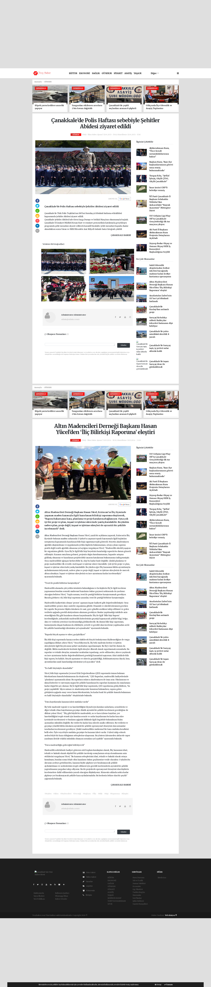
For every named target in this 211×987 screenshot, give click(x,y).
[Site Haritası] (60, 884)
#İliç (94, 794)
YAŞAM (137, 73)
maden (64, 538)
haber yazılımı (94, 915)
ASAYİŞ (128, 73)
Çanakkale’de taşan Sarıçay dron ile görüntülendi (159, 364)
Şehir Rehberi (138, 901)
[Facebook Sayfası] (34, 884)
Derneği (66, 535)
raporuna (90, 542)
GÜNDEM (107, 73)
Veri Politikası (39, 899)
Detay (158, 985)
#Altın (55, 794)
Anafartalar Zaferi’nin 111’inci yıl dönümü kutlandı (160, 298)
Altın (47, 535)
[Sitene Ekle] (64, 884)
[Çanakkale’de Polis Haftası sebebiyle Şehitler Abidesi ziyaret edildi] (83, 167)
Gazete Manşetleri (140, 904)
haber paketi (105, 915)
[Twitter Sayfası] (39, 884)
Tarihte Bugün (139, 892)
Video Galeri (91, 877)
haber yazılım (127, 915)
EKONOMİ (84, 73)
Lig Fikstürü (138, 889)
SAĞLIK (96, 73)
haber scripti (116, 915)
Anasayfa (38, 82)
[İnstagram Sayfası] (43, 884)
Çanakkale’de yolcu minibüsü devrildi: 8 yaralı (159, 334)
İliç (128, 535)
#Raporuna (115, 794)
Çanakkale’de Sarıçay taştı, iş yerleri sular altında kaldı (160, 348)
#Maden (48, 794)
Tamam (169, 985)
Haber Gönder (61, 899)
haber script (138, 915)
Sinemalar (137, 895)
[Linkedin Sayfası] (51, 884)
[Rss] (56, 884)
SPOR (110, 904)
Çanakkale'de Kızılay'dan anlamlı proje (159, 309)
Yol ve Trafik (138, 880)
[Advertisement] (105, 17)
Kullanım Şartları (62, 893)
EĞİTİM (73, 73)
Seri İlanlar (137, 898)
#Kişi (106, 794)
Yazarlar (89, 881)
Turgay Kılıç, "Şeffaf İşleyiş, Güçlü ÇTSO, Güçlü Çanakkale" (159, 179)
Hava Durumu (138, 877)
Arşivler (89, 886)
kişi (83, 542)
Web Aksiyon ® (171, 915)
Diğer (154, 73)
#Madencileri (65, 794)
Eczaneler (137, 886)
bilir (78, 561)
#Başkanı (87, 794)
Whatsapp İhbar (61, 896)
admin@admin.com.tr (70, 319)
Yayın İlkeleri (39, 896)
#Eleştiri (124, 794)
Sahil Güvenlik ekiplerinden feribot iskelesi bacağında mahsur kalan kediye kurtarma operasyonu (160, 271)
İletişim (88, 895)
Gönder (124, 345)
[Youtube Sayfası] (47, 884)
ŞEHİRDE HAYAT (114, 898)
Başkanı (74, 535)
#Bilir (100, 794)
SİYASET (118, 73)
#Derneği (77, 794)
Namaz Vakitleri (139, 883)
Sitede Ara (162, 877)
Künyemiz (90, 890)
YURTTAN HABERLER (117, 901)
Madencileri (56, 535)
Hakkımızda (39, 893)
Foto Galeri (90, 872)
